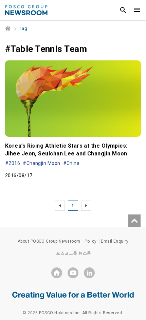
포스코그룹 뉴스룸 (73, 253)
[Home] (8, 28)
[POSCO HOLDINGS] (56, 272)
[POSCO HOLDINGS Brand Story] (73, 294)
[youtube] (73, 272)
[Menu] (137, 10)
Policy (91, 241)
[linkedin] (89, 272)
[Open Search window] (123, 10)
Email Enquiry (114, 241)
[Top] (134, 220)
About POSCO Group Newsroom (49, 241)
